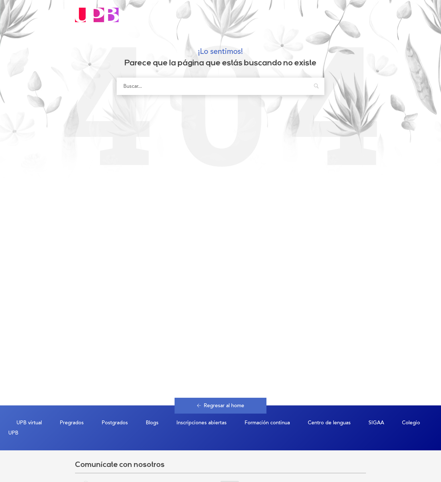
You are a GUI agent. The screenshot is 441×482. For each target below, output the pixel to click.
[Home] (97, 11)
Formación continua (267, 423)
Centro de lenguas (329, 423)
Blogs (152, 423)
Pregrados (72, 423)
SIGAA (376, 423)
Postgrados (115, 423)
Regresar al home (224, 405)
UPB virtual (29, 423)
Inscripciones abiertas (201, 423)
